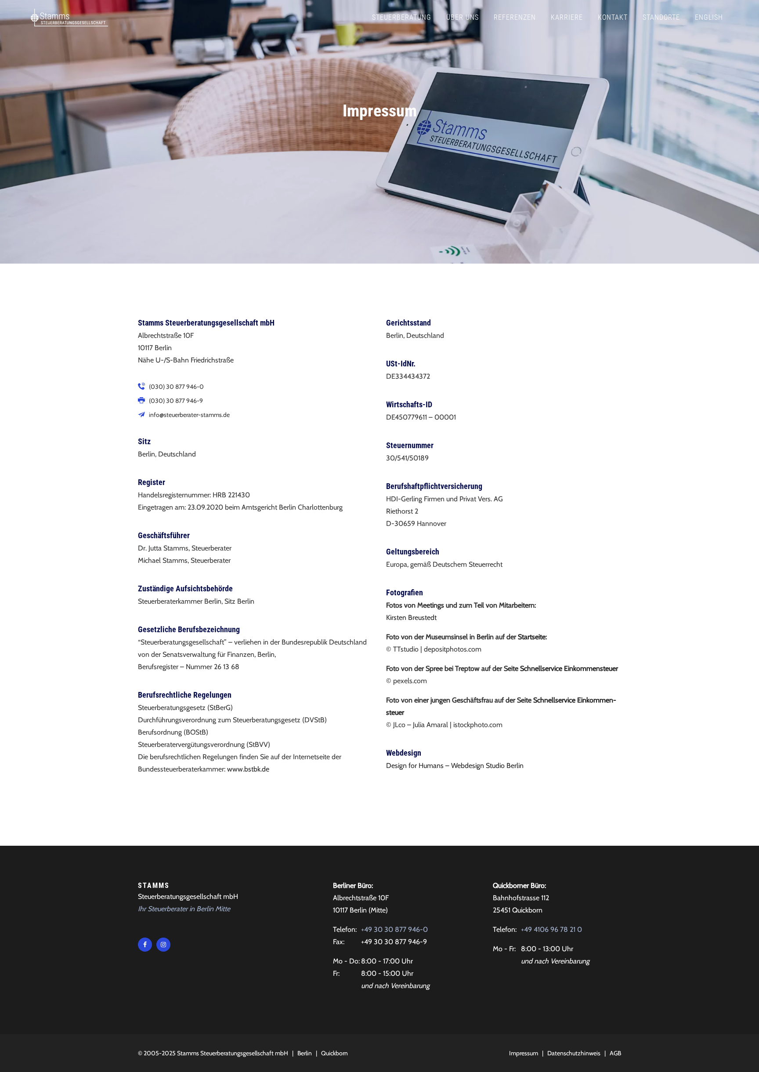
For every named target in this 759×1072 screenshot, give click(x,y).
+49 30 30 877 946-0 (394, 929)
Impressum (523, 1053)
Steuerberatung (401, 17)
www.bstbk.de (248, 769)
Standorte (661, 17)
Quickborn (334, 1053)
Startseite (532, 637)
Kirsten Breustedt (411, 617)
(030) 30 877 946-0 (176, 387)
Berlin (304, 1053)
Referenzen (515, 17)
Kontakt (613, 17)
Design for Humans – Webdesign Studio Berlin (455, 765)
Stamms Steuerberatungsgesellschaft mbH (232, 1053)
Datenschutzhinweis (573, 1053)
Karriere (567, 17)
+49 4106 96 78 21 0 (551, 929)
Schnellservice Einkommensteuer (569, 668)
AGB (615, 1053)
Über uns (462, 17)
